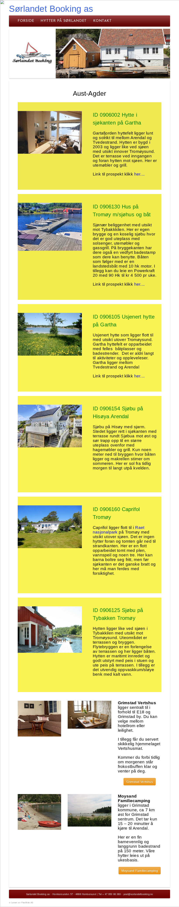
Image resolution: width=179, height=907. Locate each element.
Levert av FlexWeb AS (22, 902)
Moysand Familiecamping (139, 870)
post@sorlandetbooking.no (138, 894)
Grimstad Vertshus (139, 781)
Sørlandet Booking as (51, 9)
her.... (139, 174)
